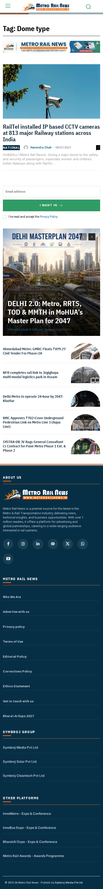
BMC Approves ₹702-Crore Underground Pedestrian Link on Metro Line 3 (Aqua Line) (33, 422)
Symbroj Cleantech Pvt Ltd (23, 776)
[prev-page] (83, 236)
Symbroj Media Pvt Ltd (20, 747)
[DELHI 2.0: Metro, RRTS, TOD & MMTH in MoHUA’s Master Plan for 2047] (51, 282)
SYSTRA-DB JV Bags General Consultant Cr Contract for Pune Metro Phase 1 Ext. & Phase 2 (34, 446)
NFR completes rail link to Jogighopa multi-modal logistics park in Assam (30, 374)
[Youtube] (8, 559)
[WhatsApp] (82, 544)
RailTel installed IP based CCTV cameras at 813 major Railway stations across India (51, 133)
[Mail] (53, 544)
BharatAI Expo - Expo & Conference (30, 842)
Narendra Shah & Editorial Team (30, 329)
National (11, 147)
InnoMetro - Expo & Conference (27, 813)
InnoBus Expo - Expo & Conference (29, 828)
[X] (68, 544)
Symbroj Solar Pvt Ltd (19, 761)
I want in (48, 205)
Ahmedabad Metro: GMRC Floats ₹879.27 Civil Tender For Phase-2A (34, 351)
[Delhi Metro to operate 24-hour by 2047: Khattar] (85, 405)
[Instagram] (23, 544)
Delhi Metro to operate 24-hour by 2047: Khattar (33, 398)
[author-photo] (26, 147)
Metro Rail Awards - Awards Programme (33, 856)
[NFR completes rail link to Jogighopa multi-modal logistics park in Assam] (85, 381)
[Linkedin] (38, 544)
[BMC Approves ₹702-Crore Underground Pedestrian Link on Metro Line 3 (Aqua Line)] (85, 428)
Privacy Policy (48, 216)
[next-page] (91, 236)
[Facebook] (8, 544)
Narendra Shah (41, 147)
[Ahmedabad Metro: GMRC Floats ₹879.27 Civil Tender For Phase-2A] (85, 357)
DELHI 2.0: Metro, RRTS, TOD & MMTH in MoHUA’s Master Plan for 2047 (45, 312)
